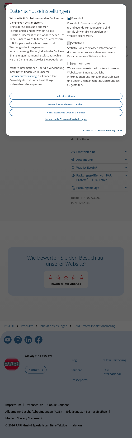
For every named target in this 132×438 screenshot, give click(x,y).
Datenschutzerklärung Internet (109, 130)
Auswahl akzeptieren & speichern (66, 104)
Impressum (88, 130)
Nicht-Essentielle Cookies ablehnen (66, 112)
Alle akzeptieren (66, 96)
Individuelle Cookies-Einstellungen (66, 119)
